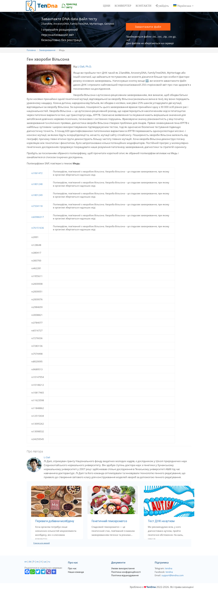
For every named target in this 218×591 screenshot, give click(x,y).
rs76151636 (37, 227)
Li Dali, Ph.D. (85, 66)
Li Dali (47, 457)
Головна (31, 50)
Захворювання (47, 50)
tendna (168, 568)
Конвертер (123, 5)
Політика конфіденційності (126, 571)
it (41, 561)
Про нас (72, 568)
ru (49, 561)
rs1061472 (37, 173)
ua (45, 561)
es (37, 561)
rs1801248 (37, 184)
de (30, 561)
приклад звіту (71, 6)
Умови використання (123, 568)
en (25, 561)
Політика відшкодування (125, 575)
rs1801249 (37, 195)
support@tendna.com (172, 575)
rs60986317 (37, 216)
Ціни (106, 5)
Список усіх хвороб (41, 543)
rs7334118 (37, 206)
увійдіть (163, 5)
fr (34, 561)
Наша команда (76, 571)
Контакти (143, 5)
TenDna (151, 587)
